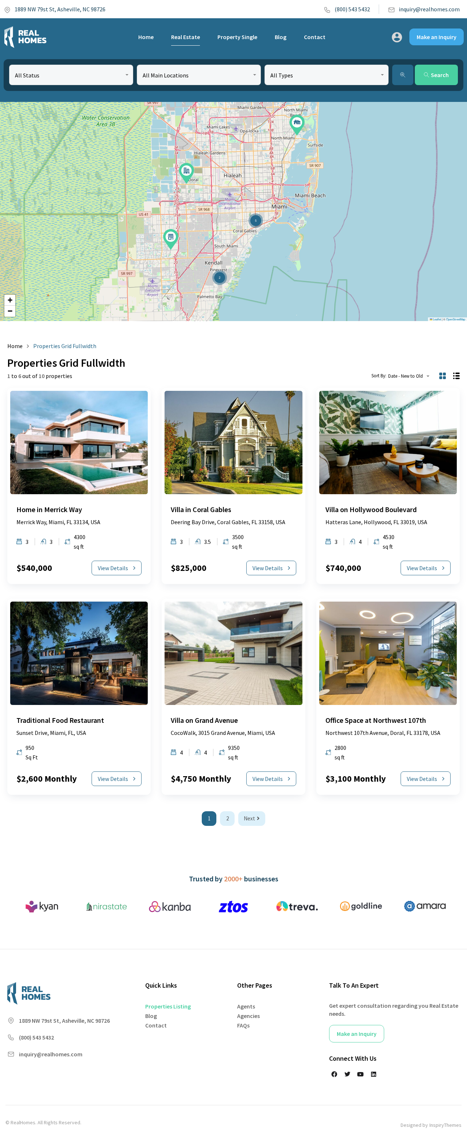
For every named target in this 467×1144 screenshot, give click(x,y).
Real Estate (185, 37)
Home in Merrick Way (49, 509)
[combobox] (71, 75)
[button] (186, 173)
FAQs (243, 1025)
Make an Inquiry (436, 37)
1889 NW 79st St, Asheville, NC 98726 (60, 9)
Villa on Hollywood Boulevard (371, 509)
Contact (314, 37)
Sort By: (378, 375)
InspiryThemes (445, 1125)
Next (249, 818)
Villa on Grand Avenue (204, 720)
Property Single (237, 37)
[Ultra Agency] (25, 37)
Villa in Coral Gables (201, 509)
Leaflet (436, 319)
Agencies (248, 1015)
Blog (280, 37)
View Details (113, 568)
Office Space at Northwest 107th (375, 720)
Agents (246, 1006)
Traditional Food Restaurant (60, 720)
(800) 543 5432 (352, 9)
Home (146, 37)
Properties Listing (168, 1006)
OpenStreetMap (455, 319)
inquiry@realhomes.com (429, 9)
